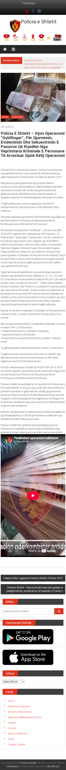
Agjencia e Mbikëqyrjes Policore (24, 717)
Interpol (12, 722)
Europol (12, 728)
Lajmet (5, 117)
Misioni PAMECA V (18, 733)
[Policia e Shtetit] (5, 49)
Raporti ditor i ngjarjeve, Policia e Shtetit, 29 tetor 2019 (33, 578)
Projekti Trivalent (16, 744)
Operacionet (17, 117)
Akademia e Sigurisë (18, 706)
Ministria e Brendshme (20, 711)
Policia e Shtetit (39, 22)
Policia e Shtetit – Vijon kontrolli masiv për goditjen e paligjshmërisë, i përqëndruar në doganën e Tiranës (34, 589)
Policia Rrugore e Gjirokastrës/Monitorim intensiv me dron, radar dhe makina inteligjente (43, 64)
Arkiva (11, 701)
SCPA (11, 739)
